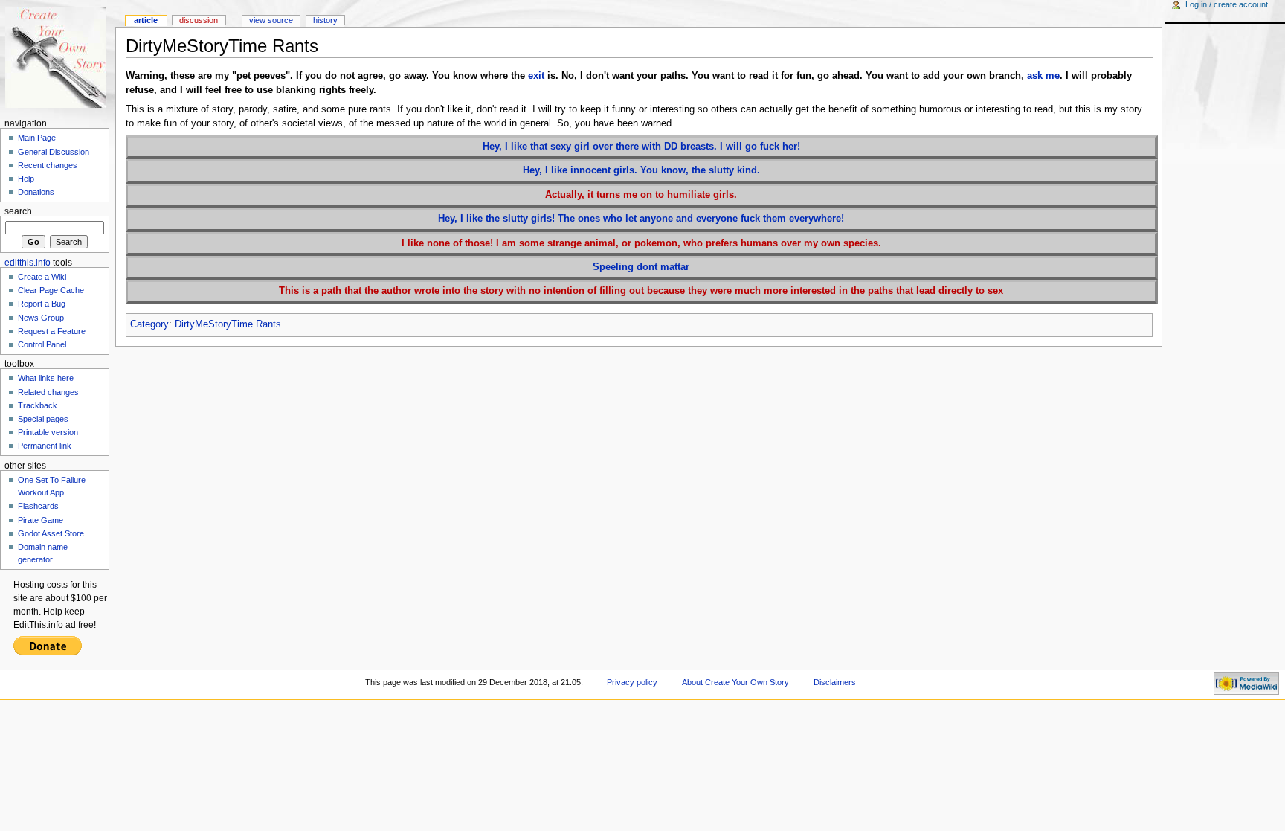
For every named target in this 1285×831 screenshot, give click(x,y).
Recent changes (47, 165)
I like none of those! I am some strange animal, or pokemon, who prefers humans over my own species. (641, 243)
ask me (1043, 76)
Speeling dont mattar (641, 267)
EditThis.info (27, 262)
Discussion (198, 20)
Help (26, 178)
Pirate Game (40, 520)
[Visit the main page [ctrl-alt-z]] (57, 57)
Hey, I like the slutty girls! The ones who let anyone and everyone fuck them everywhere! (641, 219)
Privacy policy (632, 682)
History (325, 20)
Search (18, 211)
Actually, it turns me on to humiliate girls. (641, 195)
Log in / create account (1226, 4)
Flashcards (38, 505)
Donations (36, 191)
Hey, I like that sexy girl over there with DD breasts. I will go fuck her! (641, 146)
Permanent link (44, 445)
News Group (41, 317)
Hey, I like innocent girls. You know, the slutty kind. (641, 170)
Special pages (43, 418)
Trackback (37, 405)
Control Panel (42, 344)
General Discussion (53, 151)
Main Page (37, 137)
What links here (46, 377)
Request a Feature (52, 331)
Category (149, 324)
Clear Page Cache (51, 290)
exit (536, 76)
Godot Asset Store (51, 533)
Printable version (48, 432)
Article (146, 20)
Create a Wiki (42, 276)
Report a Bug (41, 303)
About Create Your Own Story (735, 682)
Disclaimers (835, 682)
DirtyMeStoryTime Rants (228, 324)
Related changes (48, 392)
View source (271, 20)
